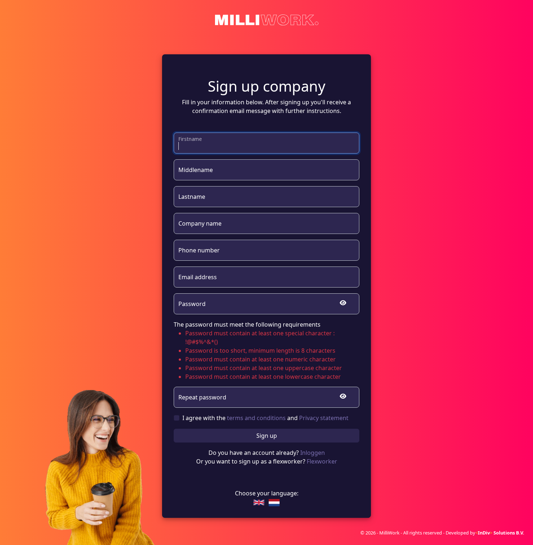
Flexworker (322, 461)
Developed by (485, 532)
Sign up (266, 436)
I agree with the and (265, 418)
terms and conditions (256, 418)
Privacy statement (323, 418)
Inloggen (312, 453)
